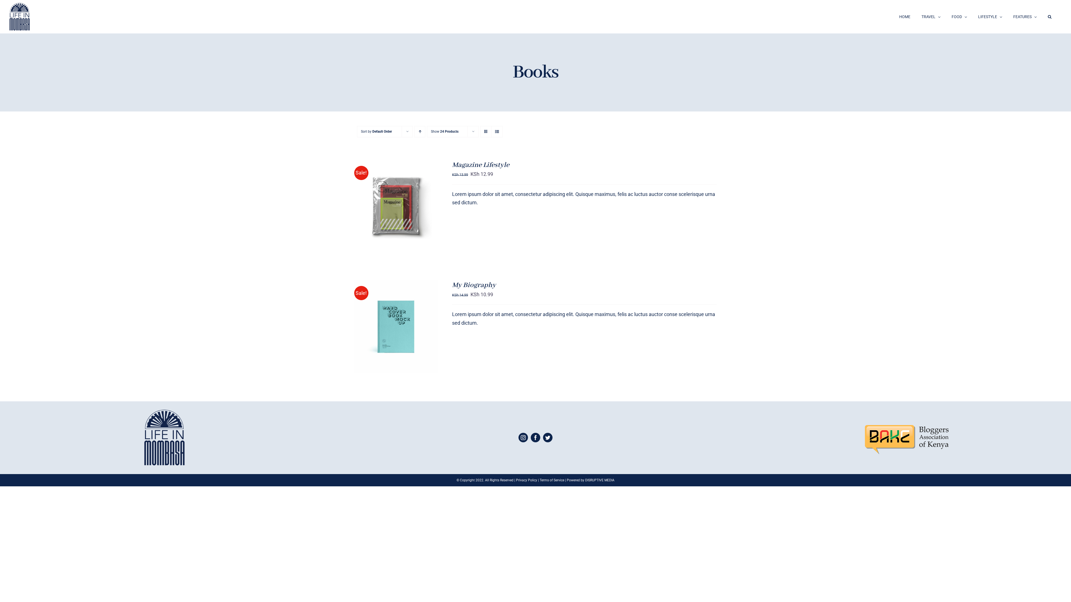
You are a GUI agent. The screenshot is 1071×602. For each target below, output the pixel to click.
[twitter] (548, 437)
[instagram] (523, 437)
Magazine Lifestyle (480, 165)
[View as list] (496, 131)
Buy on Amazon (384, 207)
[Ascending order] (419, 131)
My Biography (474, 285)
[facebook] (535, 437)
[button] (1049, 16)
